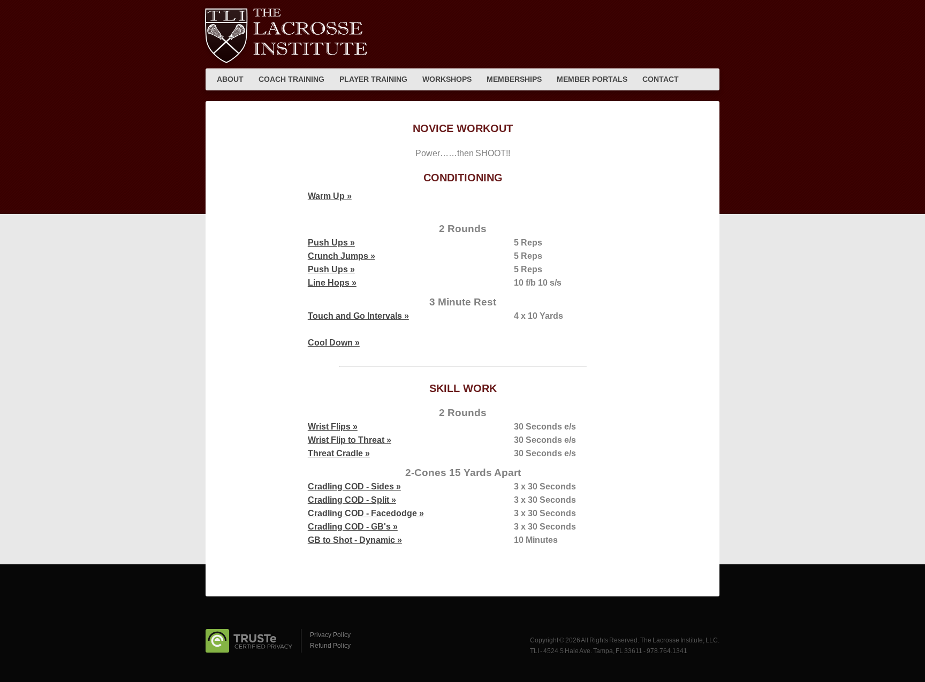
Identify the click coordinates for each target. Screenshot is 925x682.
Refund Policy (330, 645)
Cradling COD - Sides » (354, 486)
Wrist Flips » (333, 426)
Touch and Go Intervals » (358, 315)
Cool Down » (334, 342)
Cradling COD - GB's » (353, 526)
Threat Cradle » (339, 453)
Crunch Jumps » (341, 255)
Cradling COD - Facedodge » (366, 513)
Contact (660, 79)
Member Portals (592, 79)
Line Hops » (332, 282)
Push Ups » (331, 242)
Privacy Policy (330, 635)
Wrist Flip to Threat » (349, 440)
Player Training (373, 79)
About (230, 79)
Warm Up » (330, 196)
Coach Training (291, 79)
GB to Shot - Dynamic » (355, 540)
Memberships (514, 79)
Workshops (447, 79)
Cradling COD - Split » (352, 499)
